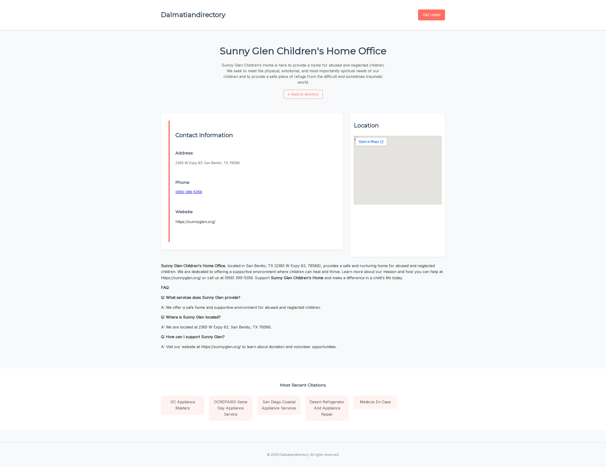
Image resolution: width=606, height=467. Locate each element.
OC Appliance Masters (182, 405)
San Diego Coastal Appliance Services (279, 405)
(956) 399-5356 (188, 192)
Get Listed (431, 14)
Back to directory (303, 94)
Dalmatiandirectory (193, 15)
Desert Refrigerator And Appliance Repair (327, 408)
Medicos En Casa (375, 402)
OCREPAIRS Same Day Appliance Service (230, 408)
